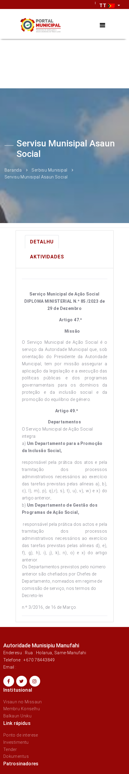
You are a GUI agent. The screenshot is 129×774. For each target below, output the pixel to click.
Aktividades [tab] (47, 257)
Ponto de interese (20, 735)
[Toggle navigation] (102, 25)
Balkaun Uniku (17, 716)
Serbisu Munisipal (49, 169)
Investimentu (16, 742)
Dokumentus (16, 756)
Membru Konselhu (21, 708)
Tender (10, 749)
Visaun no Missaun (22, 701)
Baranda (13, 169)
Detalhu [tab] (42, 242)
